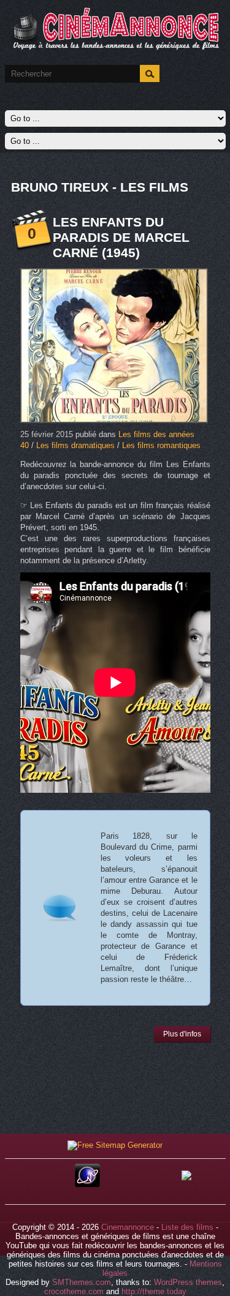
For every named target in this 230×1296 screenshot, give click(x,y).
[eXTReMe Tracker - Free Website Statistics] (87, 1184)
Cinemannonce (127, 1227)
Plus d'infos (182, 1034)
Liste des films (187, 1227)
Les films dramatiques (75, 445)
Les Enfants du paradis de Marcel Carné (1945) (121, 237)
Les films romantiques (161, 445)
